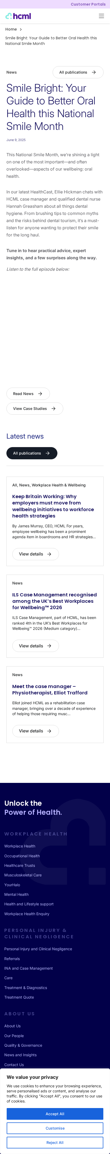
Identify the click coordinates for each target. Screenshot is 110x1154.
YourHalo (12, 885)
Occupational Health (22, 856)
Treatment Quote (19, 997)
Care (8, 977)
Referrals (12, 958)
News (11, 72)
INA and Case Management (28, 968)
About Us (12, 1026)
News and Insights (20, 1055)
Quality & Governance (23, 1045)
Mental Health (16, 894)
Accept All (55, 1113)
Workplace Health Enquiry (26, 913)
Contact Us (14, 1064)
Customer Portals (88, 4)
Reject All (55, 1142)
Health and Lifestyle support (29, 904)
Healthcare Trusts (19, 865)
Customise (55, 1128)
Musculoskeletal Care (23, 875)
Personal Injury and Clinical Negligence (38, 949)
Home (11, 29)
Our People (14, 1035)
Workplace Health (19, 846)
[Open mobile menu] (101, 16)
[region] (55, 1111)
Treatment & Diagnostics (25, 987)
